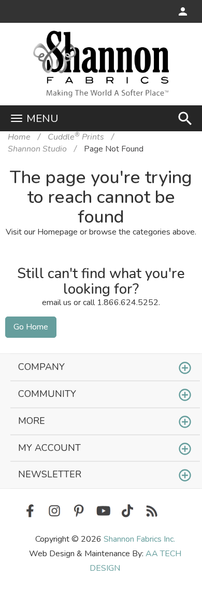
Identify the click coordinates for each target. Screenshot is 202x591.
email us (56, 302)
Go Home (30, 327)
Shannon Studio (37, 149)
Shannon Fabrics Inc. (139, 539)
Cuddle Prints (76, 137)
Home (19, 137)
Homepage (57, 232)
